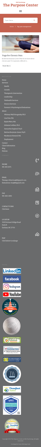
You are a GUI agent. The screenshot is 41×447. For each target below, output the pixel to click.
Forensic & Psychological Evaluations (17, 107)
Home (4, 80)
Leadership (8, 97)
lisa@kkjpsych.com (18, 183)
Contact (5, 143)
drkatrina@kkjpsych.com (17, 180)
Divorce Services (10, 104)
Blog (3, 148)
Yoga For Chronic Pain (12, 55)
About (4, 111)
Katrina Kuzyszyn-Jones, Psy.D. (14, 132)
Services (5, 83)
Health (6, 86)
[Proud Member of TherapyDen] (10, 307)
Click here (5, 209)
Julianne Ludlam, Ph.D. (12, 125)
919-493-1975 (6, 167)
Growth (7, 90)
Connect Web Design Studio (24, 444)
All (25, 36)
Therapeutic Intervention (13, 93)
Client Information (8, 146)
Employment (8, 139)
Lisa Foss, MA (9, 118)
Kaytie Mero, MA (10, 122)
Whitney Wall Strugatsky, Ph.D (15, 114)
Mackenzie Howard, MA (12, 136)
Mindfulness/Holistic (32, 36)
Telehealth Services (11, 100)
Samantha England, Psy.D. (13, 129)
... (27, 61)
